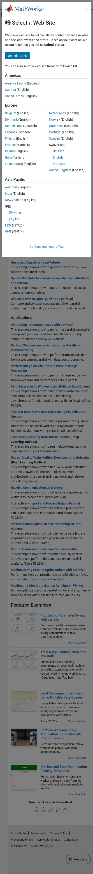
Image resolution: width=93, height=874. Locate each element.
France (10, 145)
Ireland (10, 151)
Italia (8, 157)
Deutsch (58, 151)
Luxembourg (14, 164)
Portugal (55, 132)
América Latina (15, 83)
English (58, 157)
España (10, 132)
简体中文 (15, 212)
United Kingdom (60, 170)
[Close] (86, 9)
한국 (8, 231)
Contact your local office (46, 246)
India (8, 193)
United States (14, 96)
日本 (8, 225)
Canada (10, 89)
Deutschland (14, 126)
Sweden (54, 138)
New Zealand (14, 200)
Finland (10, 138)
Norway (54, 119)
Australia (11, 187)
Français (59, 164)
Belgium (10, 113)
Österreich (56, 126)
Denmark (11, 119)
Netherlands (57, 113)
